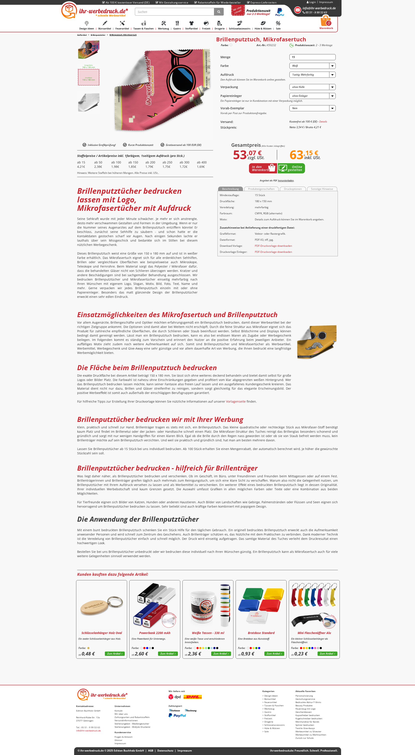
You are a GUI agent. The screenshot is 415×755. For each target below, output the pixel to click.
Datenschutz (165, 750)
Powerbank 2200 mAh (154, 633)
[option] (89, 49)
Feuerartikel (122, 28)
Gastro (177, 28)
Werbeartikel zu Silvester (308, 731)
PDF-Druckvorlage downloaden (273, 246)
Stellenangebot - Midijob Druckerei (132, 726)
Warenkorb (326, 23)
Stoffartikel (191, 28)
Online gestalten (295, 168)
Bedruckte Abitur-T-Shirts (308, 702)
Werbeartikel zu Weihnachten (310, 734)
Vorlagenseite (236, 401)
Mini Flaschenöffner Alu (314, 633)
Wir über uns (121, 713)
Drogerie (220, 28)
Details (323, 121)
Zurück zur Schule (304, 737)
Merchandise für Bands (307, 721)
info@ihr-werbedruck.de (319, 8)
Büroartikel (104, 28)
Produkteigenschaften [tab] (261, 189)
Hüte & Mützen (263, 28)
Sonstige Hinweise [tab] (322, 189)
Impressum (326, 2)
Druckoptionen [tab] (293, 189)
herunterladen (286, 180)
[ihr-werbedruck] (94, 10)
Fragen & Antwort (123, 736)
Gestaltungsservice (305, 698)
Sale (278, 28)
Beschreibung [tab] (230, 189)
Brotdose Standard (261, 633)
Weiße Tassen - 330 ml (208, 633)
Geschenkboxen (303, 711)
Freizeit (206, 28)
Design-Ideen (86, 28)
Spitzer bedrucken (304, 724)
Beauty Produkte (304, 705)
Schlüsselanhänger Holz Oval (101, 633)
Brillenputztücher (98, 35)
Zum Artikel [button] (113, 653)
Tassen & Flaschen (143, 28)
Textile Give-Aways (305, 728)
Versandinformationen (126, 720)
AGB (150, 750)
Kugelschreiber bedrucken (308, 718)
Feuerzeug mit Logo (305, 708)
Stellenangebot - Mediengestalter (132, 723)
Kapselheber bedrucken (307, 715)
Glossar (118, 740)
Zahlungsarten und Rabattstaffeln (132, 717)
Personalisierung (304, 695)
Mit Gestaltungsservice (173, 2)
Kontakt (119, 710)
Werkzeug (163, 28)
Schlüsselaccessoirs (239, 28)
